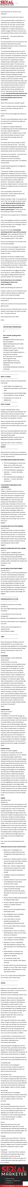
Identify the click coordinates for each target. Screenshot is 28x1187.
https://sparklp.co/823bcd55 (13, 439)
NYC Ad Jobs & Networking (11, 926)
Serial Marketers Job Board (12, 951)
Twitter (13, 443)
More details (12, 1042)
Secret (3, 1122)
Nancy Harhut (9, 414)
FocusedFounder (6, 1063)
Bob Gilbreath (19, 412)
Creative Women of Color (11, 880)
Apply (2, 706)
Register (3, 523)
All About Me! (5, 36)
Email (8, 443)
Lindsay (14, 251)
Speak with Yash (11, 1015)
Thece (2, 1057)
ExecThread (7, 887)
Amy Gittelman (12, 416)
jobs (16, 642)
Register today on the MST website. (15, 1087)
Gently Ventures (8, 898)
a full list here (20, 847)
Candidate (7, 875)
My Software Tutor (6, 1074)
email (4, 1101)
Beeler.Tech (7, 850)
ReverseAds (4, 1090)
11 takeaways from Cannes (11, 398)
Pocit (5, 938)
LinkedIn (3, 445)
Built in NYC (7, 866)
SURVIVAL (3, 998)
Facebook (19, 443)
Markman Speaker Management (10, 1046)
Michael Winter (11, 410)
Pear (11, 960)
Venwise (6, 965)
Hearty (6, 909)
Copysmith (4, 1150)
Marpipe (3, 1136)
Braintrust (7, 859)
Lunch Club (7, 919)
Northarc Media (5, 1104)
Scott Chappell (20, 621)
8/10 (5, 477)
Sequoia (15, 960)
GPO (2, 1020)
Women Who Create (12, 884)
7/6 (5, 463)
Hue (5, 914)
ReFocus (17, 1067)
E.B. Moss (16, 414)
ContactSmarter (6, 1036)
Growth (9, 1067)
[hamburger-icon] (16, 3)
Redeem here (11, 1144)
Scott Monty (11, 412)
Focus (4, 1067)
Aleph (14, 958)
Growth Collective (9, 902)
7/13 (5, 470)
